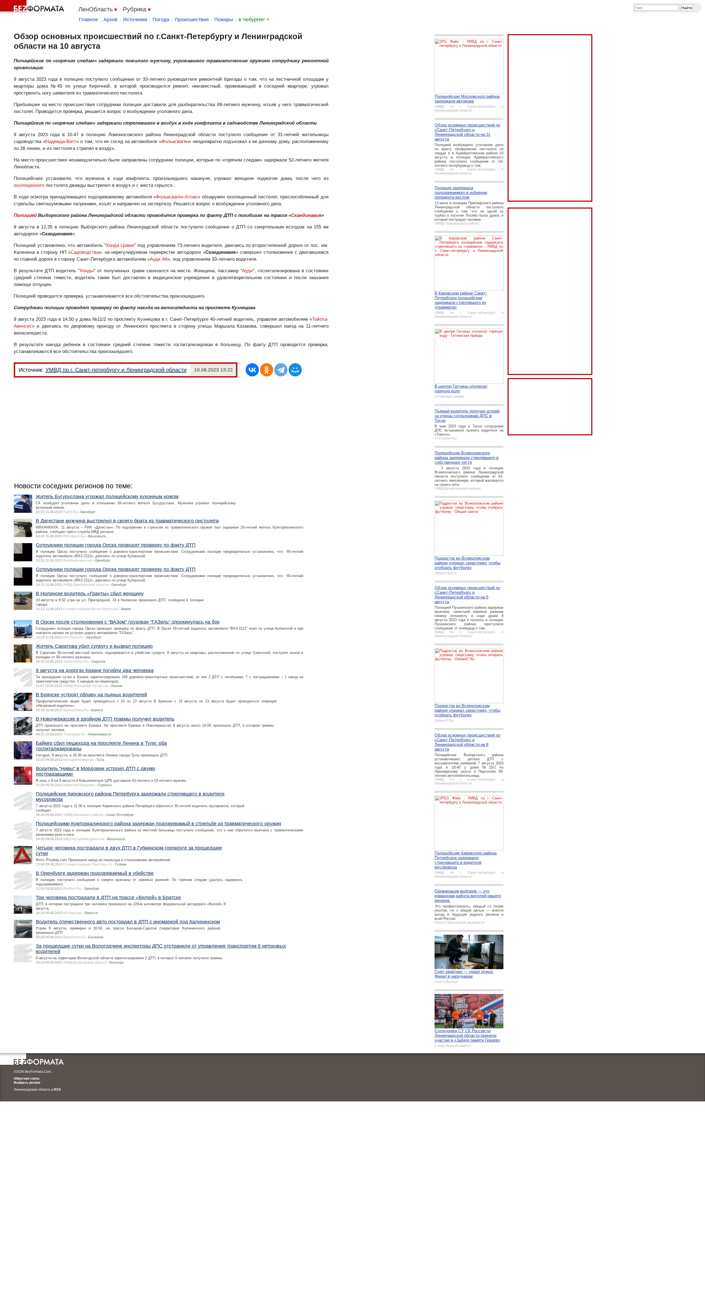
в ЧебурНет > (253, 19)
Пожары (223, 19)
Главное (88, 19)
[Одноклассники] (266, 369)
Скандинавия (306, 215)
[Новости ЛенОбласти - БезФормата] (33, 7)
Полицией (25, 215)
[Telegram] (281, 369)
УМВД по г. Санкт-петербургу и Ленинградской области (115, 370)
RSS (57, 1089)
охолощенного (29, 185)
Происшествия (192, 19)
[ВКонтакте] (252, 369)
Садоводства (84, 252)
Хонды (87, 270)
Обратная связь (27, 1078)
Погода (161, 19)
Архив (111, 19)
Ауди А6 (158, 259)
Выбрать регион (27, 1083)
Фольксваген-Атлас (177, 197)
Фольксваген (175, 141)
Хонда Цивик (120, 245)
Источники (135, 19)
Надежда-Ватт (60, 141)
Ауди (247, 270)
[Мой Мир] (295, 369)
